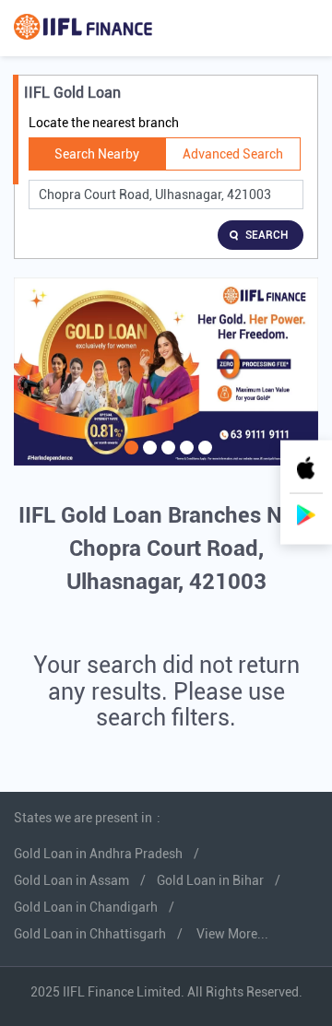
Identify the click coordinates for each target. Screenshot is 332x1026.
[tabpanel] (166, 371)
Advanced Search (233, 154)
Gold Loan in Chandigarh (86, 907)
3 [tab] (166, 459)
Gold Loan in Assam (71, 880)
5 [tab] (203, 459)
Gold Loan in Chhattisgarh (90, 933)
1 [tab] (129, 459)
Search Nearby (96, 154)
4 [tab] (184, 459)
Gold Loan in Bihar (210, 880)
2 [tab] (147, 459)
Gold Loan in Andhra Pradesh (98, 853)
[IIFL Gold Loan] (83, 28)
